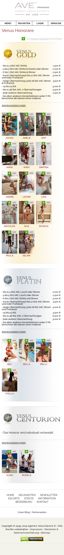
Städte (29, 498)
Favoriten (24, 23)
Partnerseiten (39, 512)
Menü (8, 23)
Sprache (56, 23)
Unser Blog (24, 512)
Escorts (14, 498)
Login (40, 23)
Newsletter (48, 495)
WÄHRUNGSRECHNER (14, 105)
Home (10, 495)
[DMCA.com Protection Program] (32, 539)
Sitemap (45, 532)
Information (47, 498)
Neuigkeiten (27, 495)
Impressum (36, 529)
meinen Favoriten (39, 38)
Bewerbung (24, 501)
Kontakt (42, 501)
